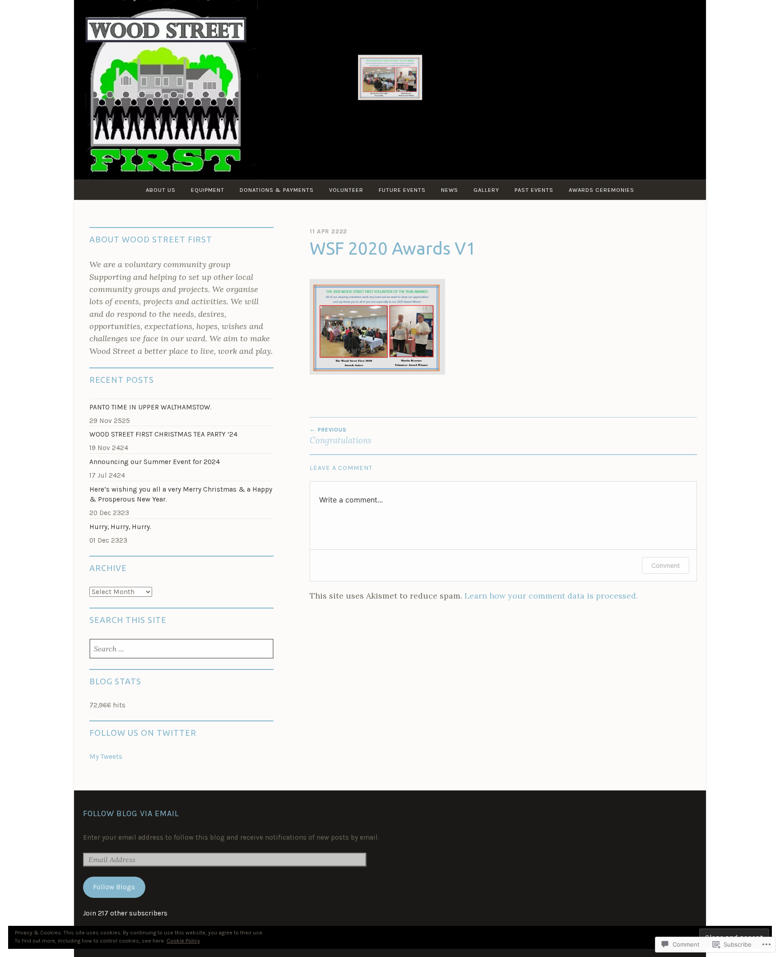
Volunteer (346, 189)
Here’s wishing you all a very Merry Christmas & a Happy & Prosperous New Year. (180, 494)
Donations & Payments (277, 189)
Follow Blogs (114, 887)
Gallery (486, 189)
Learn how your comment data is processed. (551, 595)
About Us (161, 189)
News (449, 189)
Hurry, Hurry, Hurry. (120, 527)
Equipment (207, 189)
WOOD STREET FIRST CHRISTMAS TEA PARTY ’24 (163, 434)
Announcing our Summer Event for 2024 (154, 462)
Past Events (534, 189)
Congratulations (340, 436)
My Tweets (105, 757)
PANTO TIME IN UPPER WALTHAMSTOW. (150, 407)
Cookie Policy (183, 941)
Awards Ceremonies (601, 189)
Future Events (402, 189)
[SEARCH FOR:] (181, 649)
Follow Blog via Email (131, 813)
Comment (665, 565)
